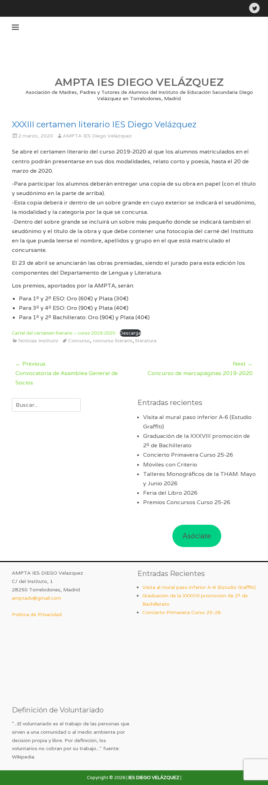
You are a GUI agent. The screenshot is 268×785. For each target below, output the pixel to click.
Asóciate (197, 535)
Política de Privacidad (37, 614)
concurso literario (113, 340)
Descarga (130, 333)
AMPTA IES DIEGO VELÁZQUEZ (139, 82)
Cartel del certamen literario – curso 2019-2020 (64, 333)
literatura (145, 340)
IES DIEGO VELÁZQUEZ (153, 777)
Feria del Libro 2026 (170, 492)
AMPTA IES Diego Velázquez (97, 136)
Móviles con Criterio (170, 464)
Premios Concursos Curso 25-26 (186, 502)
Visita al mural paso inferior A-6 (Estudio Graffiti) (199, 587)
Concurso (79, 340)
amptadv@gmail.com (36, 598)
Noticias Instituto (38, 340)
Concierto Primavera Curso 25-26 (188, 454)
